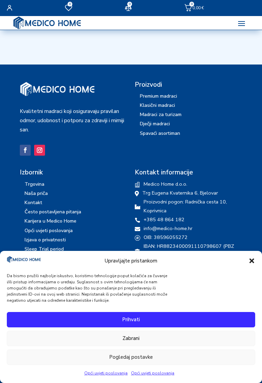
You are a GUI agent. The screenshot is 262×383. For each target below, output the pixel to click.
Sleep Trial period (44, 248)
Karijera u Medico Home (50, 220)
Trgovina (34, 184)
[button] (251, 260)
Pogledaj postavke (131, 357)
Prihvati (131, 319)
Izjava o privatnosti (45, 239)
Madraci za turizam (160, 114)
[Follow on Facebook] (25, 150)
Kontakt (33, 202)
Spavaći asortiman (160, 133)
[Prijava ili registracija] (9, 8)
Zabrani (131, 338)
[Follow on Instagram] (39, 150)
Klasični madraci (157, 105)
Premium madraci (158, 96)
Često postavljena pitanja (53, 211)
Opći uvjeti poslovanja (106, 373)
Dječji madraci (155, 123)
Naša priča (36, 193)
